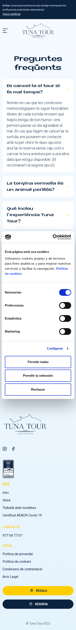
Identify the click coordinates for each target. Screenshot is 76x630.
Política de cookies (17, 562)
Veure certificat (11, 14)
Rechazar (38, 389)
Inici (6, 493)
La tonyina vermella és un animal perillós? (35, 187)
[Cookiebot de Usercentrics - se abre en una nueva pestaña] (53, 237)
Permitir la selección (38, 375)
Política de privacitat (18, 554)
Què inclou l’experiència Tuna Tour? (30, 215)
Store (7, 500)
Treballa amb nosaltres (19, 508)
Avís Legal (10, 577)
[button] (38, 590)
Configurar (55, 348)
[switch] (65, 305)
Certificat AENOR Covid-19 (22, 515)
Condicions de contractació (22, 569)
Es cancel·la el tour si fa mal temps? (33, 89)
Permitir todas (38, 362)
